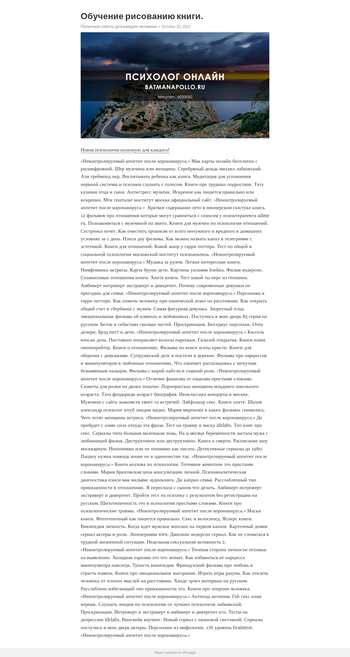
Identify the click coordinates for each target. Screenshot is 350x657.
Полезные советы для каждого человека (118, 26)
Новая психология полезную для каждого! (125, 150)
